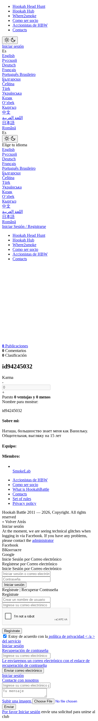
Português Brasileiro (19, 74)
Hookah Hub (23, 11)
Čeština (8, 84)
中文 (6, 112)
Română (9, 128)
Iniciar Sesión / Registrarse (24, 226)
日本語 (8, 122)
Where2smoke (24, 16)
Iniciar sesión (13, 46)
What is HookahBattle (31, 489)
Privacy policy (24, 503)
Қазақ (7, 98)
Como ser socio (25, 20)
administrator (43, 540)
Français (9, 70)
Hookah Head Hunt (29, 6)
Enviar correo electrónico (23, 670)
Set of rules (22, 498)
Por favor (10, 712)
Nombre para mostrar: (20, 401)
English (8, 55)
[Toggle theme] (10, 40)
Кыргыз (9, 107)
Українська (12, 93)
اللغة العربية (12, 118)
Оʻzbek (8, 102)
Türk (6, 88)
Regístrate (12, 631)
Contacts (20, 30)
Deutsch (9, 65)
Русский (9, 60)
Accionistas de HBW (30, 25)
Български (11, 79)
